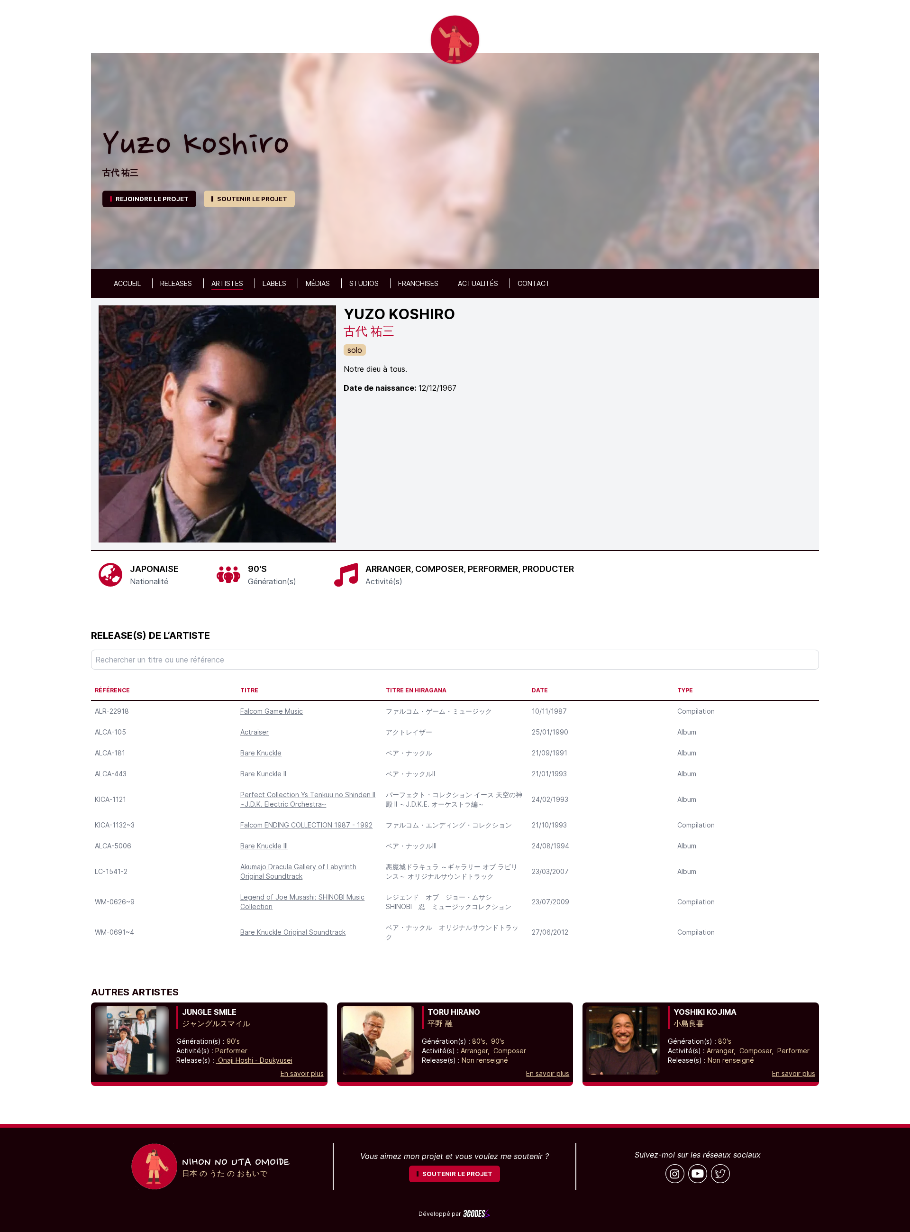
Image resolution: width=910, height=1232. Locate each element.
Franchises (418, 283)
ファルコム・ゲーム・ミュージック (439, 711)
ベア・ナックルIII (411, 846)
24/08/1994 (550, 846)
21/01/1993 (549, 774)
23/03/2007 (550, 871)
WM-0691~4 (114, 932)
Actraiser (254, 732)
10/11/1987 (549, 711)
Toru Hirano (454, 1012)
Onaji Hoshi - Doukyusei (255, 1060)
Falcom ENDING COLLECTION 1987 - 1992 (306, 825)
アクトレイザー (409, 732)
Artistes (227, 283)
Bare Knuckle (261, 753)
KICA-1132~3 (115, 825)
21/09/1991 (549, 753)
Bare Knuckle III (264, 846)
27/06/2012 (550, 932)
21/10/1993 (549, 825)
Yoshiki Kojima (705, 1012)
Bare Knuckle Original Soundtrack (293, 932)
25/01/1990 (550, 732)
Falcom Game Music (271, 711)
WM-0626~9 (115, 902)
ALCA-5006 (113, 846)
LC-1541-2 (111, 871)
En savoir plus (302, 1073)
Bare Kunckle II (263, 774)
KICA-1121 (110, 799)
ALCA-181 (110, 753)
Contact (534, 283)
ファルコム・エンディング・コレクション (449, 825)
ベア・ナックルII (410, 774)
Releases (176, 283)
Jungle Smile (209, 1012)
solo (354, 350)
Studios (364, 283)
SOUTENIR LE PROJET (252, 198)
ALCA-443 (111, 774)
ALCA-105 (110, 732)
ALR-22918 (112, 711)
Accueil (127, 283)
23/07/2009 (550, 902)
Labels (274, 283)
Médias (318, 283)
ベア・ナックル (409, 753)
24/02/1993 (550, 799)
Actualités (478, 283)
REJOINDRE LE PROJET (152, 198)
